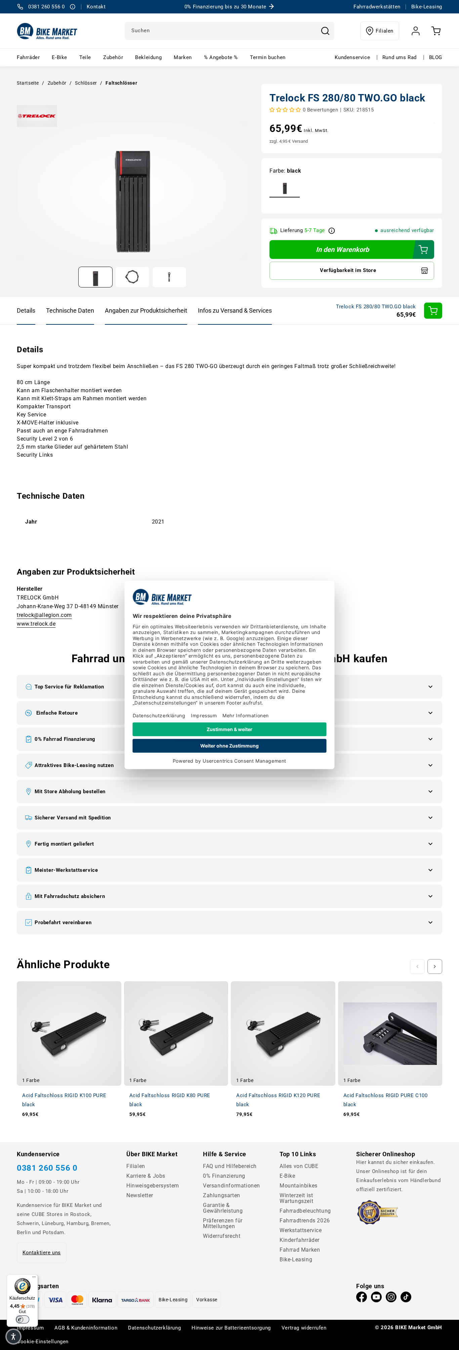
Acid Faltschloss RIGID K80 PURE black (170, 1100)
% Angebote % (221, 57)
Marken (183, 57)
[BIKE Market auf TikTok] (406, 1299)
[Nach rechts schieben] (434, 966)
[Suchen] (325, 31)
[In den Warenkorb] (433, 311)
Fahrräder (28, 57)
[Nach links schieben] (417, 966)
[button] (229, 791)
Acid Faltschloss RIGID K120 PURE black (278, 1100)
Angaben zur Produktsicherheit (146, 310)
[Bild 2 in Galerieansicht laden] (132, 277)
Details (26, 310)
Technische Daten (70, 310)
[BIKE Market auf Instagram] (391, 1299)
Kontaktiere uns (42, 1253)
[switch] (22, 1319)
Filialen (384, 31)
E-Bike (59, 57)
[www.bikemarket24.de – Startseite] (47, 30)
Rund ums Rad (399, 57)
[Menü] (34, 1278)
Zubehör (113, 57)
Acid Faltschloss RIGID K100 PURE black (64, 1100)
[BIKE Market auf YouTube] (376, 1299)
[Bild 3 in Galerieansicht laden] (169, 277)
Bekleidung (148, 57)
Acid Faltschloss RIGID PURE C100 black (385, 1100)
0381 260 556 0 (47, 1168)
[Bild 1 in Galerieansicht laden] (95, 277)
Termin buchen (268, 57)
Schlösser (86, 83)
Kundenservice (352, 57)
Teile (85, 57)
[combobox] (229, 31)
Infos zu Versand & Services (235, 310)
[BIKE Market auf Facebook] (361, 1299)
